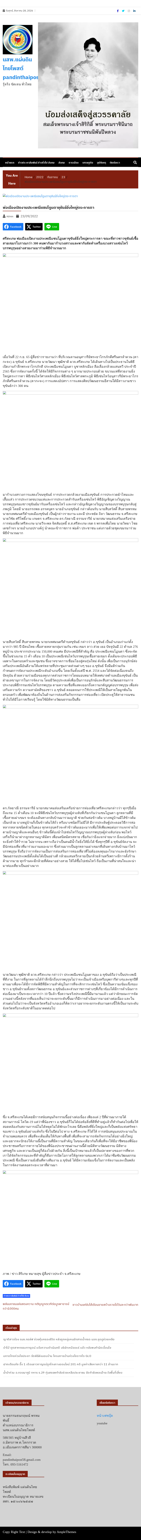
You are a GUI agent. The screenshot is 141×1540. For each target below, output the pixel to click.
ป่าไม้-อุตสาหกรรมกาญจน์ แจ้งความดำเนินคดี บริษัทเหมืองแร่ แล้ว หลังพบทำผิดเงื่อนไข (57, 1347)
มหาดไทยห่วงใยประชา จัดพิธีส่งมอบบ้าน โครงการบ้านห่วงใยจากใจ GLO (47, 1356)
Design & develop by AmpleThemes (52, 1532)
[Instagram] (129, 11)
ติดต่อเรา (115, 162)
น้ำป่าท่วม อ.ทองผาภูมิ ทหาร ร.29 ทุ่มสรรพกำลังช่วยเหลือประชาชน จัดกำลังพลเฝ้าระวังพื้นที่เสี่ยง (62, 1372)
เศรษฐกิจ (87, 162)
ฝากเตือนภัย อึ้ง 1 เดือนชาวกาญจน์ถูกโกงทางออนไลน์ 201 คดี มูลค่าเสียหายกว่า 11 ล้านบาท (60, 1364)
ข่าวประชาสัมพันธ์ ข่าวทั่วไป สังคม (36, 162)
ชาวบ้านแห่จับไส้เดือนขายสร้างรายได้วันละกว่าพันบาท (105, 1304)
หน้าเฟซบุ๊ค (105, 1416)
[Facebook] (118, 11)
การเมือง (74, 162)
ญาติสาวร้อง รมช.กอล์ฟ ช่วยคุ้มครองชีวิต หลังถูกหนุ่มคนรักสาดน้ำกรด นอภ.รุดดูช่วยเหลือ (59, 1339)
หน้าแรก (9, 162)
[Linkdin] (134, 11)
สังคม (61, 162)
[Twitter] (123, 11)
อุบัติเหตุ (101, 162)
